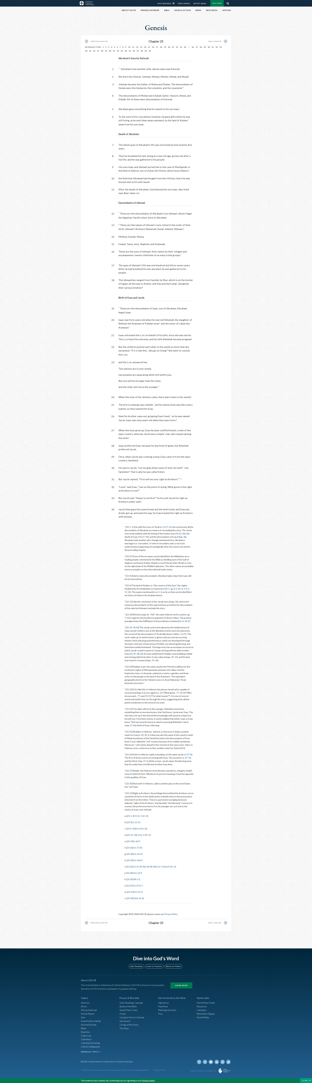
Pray (160, 1013)
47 (138, 51)
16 (153, 47)
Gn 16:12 (185, 621)
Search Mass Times (128, 1010)
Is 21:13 (136, 822)
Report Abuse (199, 3)
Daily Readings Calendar (174, 3)
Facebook (205, 1062)
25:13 (130, 835)
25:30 (129, 783)
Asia (83, 1017)
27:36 (189, 754)
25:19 (129, 627)
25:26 (129, 754)
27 (197, 47)
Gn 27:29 (137, 866)
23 (181, 47)
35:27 (141, 536)
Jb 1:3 (184, 588)
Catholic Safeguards (90, 1046)
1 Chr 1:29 (142, 835)
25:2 (128, 556)
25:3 (129, 822)
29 (205, 47)
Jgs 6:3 (173, 588)
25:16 (129, 847)
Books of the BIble (128, 1006)
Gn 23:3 (139, 828)
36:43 (135, 627)
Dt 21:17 (138, 892)
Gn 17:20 (137, 847)
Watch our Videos (173, 966)
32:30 (182, 692)
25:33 (130, 898)
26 (193, 47)
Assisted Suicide (88, 1024)
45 (130, 51)
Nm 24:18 (147, 866)
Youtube (211, 1062)
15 (149, 47)
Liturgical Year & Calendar (132, 1017)
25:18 (129, 614)
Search (228, 3)
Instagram (222, 1062)
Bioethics (85, 1032)
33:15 (148, 696)
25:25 (129, 731)
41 (114, 51)
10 (129, 47)
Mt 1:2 (137, 879)
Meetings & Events (167, 1010)
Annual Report (88, 1013)
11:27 (165, 527)
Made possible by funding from (203, 1070)
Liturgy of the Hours (129, 1024)
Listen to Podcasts (154, 966)
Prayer (123, 1013)
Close (305, 1080)
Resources (202, 1006)
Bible (83, 1028)
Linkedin (216, 1062)
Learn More (181, 985)
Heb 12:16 (139, 898)
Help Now (217, 3)
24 (185, 47)
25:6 (128, 585)
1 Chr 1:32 (140, 816)
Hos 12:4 (137, 873)
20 (169, 47)
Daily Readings (164, 3)
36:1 (146, 735)
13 (141, 47)
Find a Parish (184, 3)
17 (157, 47)
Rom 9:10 (167, 866)
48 (142, 51)
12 (137, 47)
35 (90, 51)
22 (177, 47)
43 (122, 51)
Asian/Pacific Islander (91, 1021)
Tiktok (228, 1062)
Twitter (199, 1062)
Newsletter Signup (205, 1013)
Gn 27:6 (137, 885)
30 (209, 47)
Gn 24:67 (138, 860)
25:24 (129, 873)
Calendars (201, 1010)
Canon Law (86, 1035)
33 (220, 47)
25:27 (129, 770)
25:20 (129, 666)
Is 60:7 (137, 841)
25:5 (128, 575)
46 (134, 51)
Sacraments (125, 1021)
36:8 (182, 748)
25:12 (129, 601)
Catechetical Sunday (90, 1043)
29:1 (167, 588)
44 (126, 51)
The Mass (124, 1028)
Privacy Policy (170, 914)
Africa (84, 1006)
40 (110, 51)
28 (201, 47)
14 (145, 47)
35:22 (178, 533)
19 (165, 47)
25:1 (128, 527)
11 (133, 47)
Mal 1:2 (156, 866)
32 (217, 47)
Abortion (85, 1002)
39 (106, 51)
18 (161, 47)
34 (86, 51)
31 (213, 47)
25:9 (129, 828)
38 (102, 51)
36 (94, 51)
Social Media (203, 1017)
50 (150, 51)
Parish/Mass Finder (206, 1002)
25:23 (129, 709)
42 (118, 51)
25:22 (129, 689)
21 (173, 47)
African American (89, 1010)
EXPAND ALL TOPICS (89, 1052)
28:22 (139, 653)
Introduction (93, 47)
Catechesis (86, 1039)
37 (98, 51)
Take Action (163, 1002)
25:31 (129, 793)
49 (146, 51)
